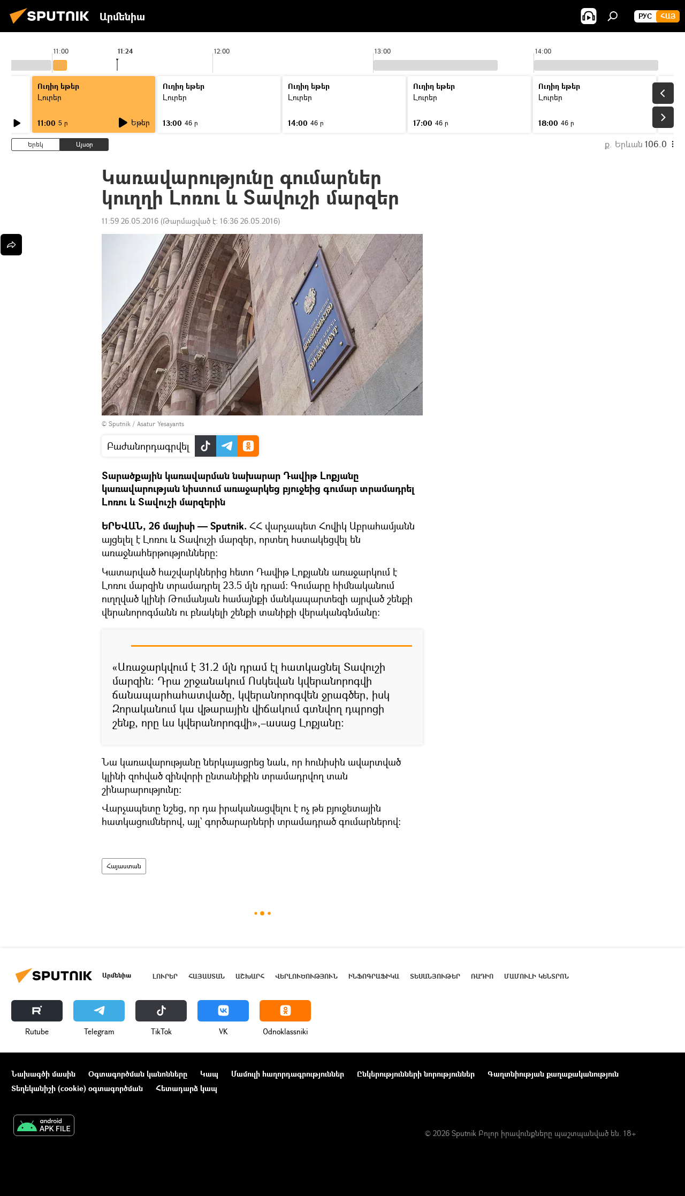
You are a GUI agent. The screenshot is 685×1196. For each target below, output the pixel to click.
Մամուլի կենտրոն (536, 976)
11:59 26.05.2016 (130, 221)
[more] (11, 244)
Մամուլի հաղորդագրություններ (287, 1074)
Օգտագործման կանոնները (137, 1074)
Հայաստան (123, 865)
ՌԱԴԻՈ (482, 976)
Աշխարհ (249, 976)
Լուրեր (49, 97)
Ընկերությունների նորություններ (416, 1074)
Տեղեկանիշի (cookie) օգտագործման (77, 1088)
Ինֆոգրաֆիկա (373, 976)
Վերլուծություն (306, 976)
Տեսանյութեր (435, 976)
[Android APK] (43, 1126)
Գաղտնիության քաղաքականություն (553, 1074)
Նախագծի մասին (43, 1074)
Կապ (209, 1074)
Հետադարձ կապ (186, 1088)
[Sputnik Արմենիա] (52, 25)
